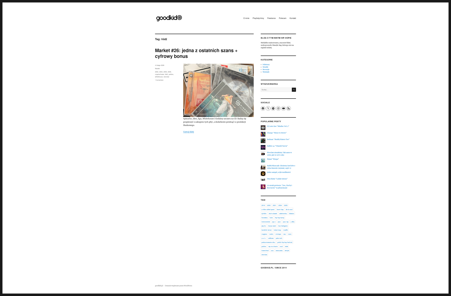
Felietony (266, 65)
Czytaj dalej (188, 132)
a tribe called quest (268, 209)
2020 (268, 205)
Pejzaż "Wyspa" (273, 159)
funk (271, 217)
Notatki (157, 68)
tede (286, 246)
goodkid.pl (159, 286)
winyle (287, 250)
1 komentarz (159, 80)
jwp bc (264, 226)
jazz (279, 222)
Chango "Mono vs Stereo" (277, 133)
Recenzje (266, 70)
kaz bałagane (283, 226)
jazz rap (285, 222)
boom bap (280, 209)
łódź (166, 74)
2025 (285, 205)
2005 (165, 72)
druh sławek (273, 213)
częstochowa (159, 74)
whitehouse (159, 77)
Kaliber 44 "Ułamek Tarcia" (277, 146)
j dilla (292, 222)
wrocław (166, 77)
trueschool (265, 250)
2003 (161, 72)
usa (272, 250)
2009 (169, 72)
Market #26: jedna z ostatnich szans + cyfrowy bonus (196, 53)
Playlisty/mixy (258, 18)
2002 (156, 72)
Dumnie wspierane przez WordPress (178, 286)
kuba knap (277, 230)
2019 (263, 205)
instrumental (266, 222)
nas (284, 234)
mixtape (278, 234)
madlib (285, 230)
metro (271, 234)
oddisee (271, 238)
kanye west (272, 226)
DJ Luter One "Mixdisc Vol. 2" (278, 126)
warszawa (279, 250)
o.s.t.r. (264, 238)
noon (289, 234)
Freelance (271, 18)
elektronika (283, 213)
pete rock (279, 238)
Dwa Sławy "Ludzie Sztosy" (277, 179)
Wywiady (266, 72)
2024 (280, 205)
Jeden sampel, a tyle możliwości (279, 172)
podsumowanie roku (268, 242)
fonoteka (264, 217)
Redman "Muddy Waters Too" (278, 139)
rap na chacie (273, 246)
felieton (291, 213)
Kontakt (293, 18)
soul (281, 246)
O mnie (246, 18)
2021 (274, 205)
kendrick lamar (267, 230)
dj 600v (264, 213)
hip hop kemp (279, 217)
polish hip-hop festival (284, 242)
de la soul (289, 209)
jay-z (274, 222)
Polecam (282, 18)
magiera (264, 234)
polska (171, 74)
